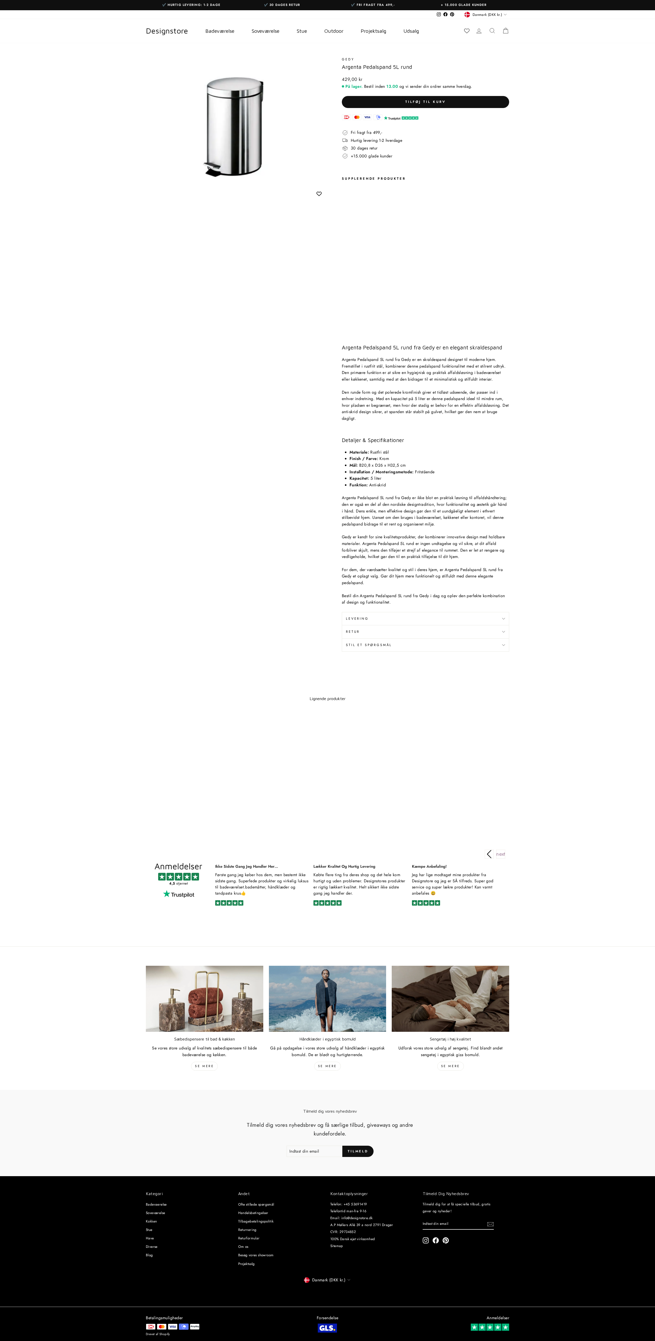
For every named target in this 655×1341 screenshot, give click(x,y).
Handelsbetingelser (253, 1212)
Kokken (151, 1221)
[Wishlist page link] (466, 31)
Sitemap (336, 1245)
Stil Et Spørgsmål (369, 644)
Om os (243, 1246)
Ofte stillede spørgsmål (256, 1204)
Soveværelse (155, 1212)
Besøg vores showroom (256, 1255)
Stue (149, 1229)
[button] (500, 854)
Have (150, 1238)
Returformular (249, 1238)
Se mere (204, 1066)
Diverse (152, 1246)
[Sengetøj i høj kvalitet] (450, 999)
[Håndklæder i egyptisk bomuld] (327, 999)
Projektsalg (246, 1263)
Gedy (348, 59)
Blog (149, 1255)
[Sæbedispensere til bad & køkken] (204, 999)
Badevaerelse (156, 1204)
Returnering (247, 1229)
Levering (357, 618)
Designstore (167, 31)
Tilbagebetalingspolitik (256, 1221)
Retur (353, 631)
